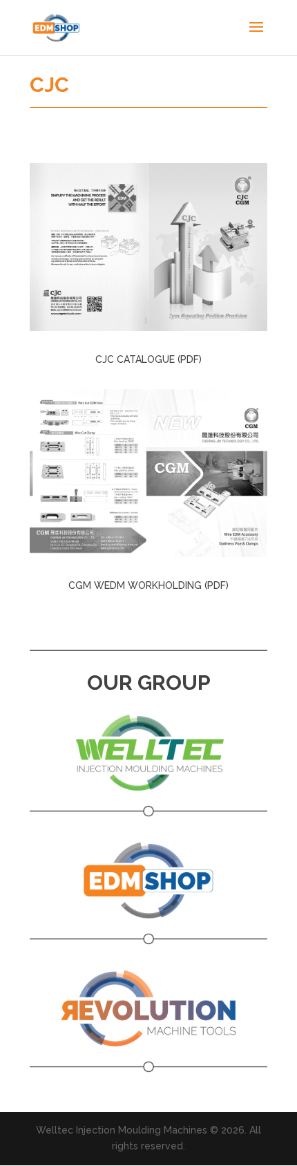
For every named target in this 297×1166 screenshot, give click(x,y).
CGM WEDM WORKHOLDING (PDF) (148, 585)
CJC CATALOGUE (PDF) (148, 359)
